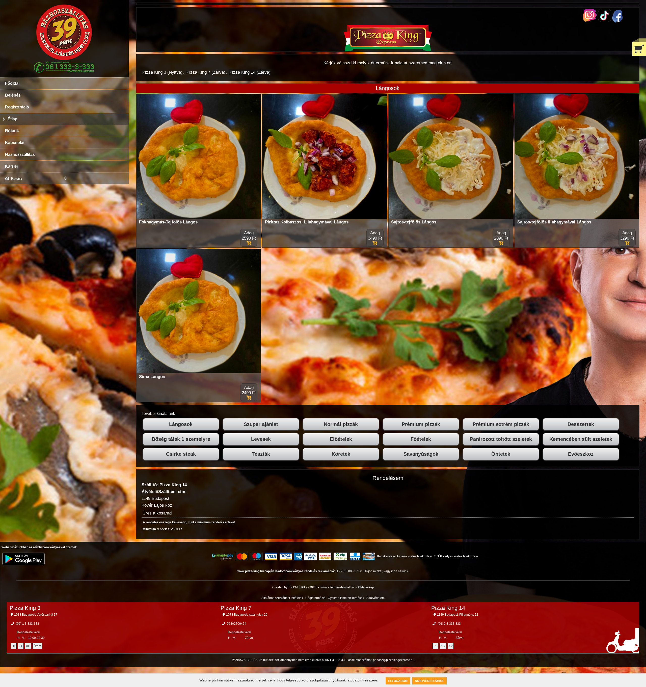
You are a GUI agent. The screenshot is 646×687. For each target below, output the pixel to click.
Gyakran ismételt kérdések (346, 598)
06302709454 (236, 623)
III (21, 646)
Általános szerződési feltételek (282, 598)
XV (451, 646)
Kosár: (16, 178)
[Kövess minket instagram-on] (590, 20)
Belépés (13, 95)
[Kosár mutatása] (639, 47)
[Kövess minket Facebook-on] (617, 21)
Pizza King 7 (236, 608)
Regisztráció (17, 107)
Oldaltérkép (366, 587)
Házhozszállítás (20, 154)
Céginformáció (315, 598)
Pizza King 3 (25, 608)
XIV (443, 646)
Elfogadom (398, 681)
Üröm (37, 646)
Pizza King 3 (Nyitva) (162, 72)
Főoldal (12, 83)
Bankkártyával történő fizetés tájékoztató (404, 556)
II (14, 646)
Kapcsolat (14, 142)
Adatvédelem (375, 598)
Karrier (11, 166)
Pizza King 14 (448, 608)
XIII (28, 646)
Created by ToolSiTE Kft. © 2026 (294, 587)
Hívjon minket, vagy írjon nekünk (386, 571)
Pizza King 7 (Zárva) (205, 72)
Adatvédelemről (429, 681)
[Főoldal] (388, 50)
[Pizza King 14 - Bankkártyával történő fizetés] (222, 556)
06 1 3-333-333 (335, 660)
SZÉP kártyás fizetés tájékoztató (456, 556)
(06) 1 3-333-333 (27, 623)
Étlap (12, 119)
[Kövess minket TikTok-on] (604, 20)
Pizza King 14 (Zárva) (250, 72)
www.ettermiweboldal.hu (337, 587)
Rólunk (12, 131)
